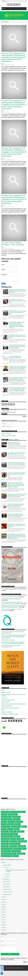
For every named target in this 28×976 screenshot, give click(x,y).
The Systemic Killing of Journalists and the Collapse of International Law (16, 474)
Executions (4, 841)
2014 (3, 912)
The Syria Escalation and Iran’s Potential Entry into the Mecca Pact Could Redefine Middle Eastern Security (13, 636)
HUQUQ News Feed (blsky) (8, 435)
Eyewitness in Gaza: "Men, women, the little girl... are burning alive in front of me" (16, 525)
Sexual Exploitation (6, 848)
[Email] (1, 970)
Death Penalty (21, 841)
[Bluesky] (1, 967)
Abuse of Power (5, 816)
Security (15, 856)
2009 (3, 925)
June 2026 (6, 881)
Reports (16, 829)
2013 (3, 914)
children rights (12, 814)
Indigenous (4, 831)
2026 (3, 862)
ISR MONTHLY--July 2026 (8, 640)
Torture (3, 814)
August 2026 (7, 865)
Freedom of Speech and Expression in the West (15, 357)
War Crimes (4, 812)
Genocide (10, 821)
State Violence (15, 826)
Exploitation (4, 843)
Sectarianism (4, 839)
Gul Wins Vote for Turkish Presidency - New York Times (12, 244)
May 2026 (6, 884)
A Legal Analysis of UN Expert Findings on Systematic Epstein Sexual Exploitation (17, 346)
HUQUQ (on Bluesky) (11, 4)
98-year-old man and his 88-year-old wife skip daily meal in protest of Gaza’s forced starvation (17, 496)
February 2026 (8, 892)
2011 (3, 919)
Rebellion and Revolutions (8, 853)
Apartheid (9, 824)
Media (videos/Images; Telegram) (10, 708)
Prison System (5, 826)
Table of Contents (6, 692)
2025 (3, 897)
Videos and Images (6, 433)
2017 (3, 909)
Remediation (21, 846)
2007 (3, 930)
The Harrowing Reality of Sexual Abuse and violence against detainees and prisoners (15, 505)
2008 (3, 927)
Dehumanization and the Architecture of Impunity (13, 443)
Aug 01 (7, 876)
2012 (3, 917)
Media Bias (4, 846)
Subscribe (13, 4)
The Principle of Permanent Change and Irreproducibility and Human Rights (11, 603)
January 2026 (7, 894)
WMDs (23, 826)
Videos (8, 4)
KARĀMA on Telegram (19, 4)
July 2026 (6, 879)
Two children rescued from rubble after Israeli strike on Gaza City (17, 301)
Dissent (3, 821)
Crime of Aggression (6, 836)
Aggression (13, 841)
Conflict (17, 824)
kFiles (3, 710)
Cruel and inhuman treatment (8, 834)
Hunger (3, 829)
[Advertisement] (12, 749)
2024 (3, 899)
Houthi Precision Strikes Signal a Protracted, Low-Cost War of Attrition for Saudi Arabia (12, 642)
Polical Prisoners (5, 819)
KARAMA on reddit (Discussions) (10, 714)
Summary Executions (19, 848)
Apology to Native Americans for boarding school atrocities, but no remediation (18, 291)
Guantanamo (20, 853)
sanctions (20, 831)
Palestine (18, 821)
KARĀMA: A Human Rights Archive (16, 967)
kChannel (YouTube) (6, 712)
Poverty (9, 829)
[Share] (1, 973)
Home (3, 690)
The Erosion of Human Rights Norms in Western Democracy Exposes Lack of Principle (15, 516)
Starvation (15, 819)
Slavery (12, 839)
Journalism (12, 831)
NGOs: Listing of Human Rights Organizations (13, 704)
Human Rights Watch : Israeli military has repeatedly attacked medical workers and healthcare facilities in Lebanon (15, 484)
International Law (14, 843)
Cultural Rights (5, 851)
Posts (5, 423)
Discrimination (15, 851)
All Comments (7, 426)
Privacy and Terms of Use (8, 700)
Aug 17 (7, 867)
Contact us (4, 698)
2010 (3, 922)
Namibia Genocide (6, 856)
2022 (3, 904)
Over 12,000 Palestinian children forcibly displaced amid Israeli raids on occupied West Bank (17, 389)
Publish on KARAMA (6, 706)
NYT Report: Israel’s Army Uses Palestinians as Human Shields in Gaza (17, 336)
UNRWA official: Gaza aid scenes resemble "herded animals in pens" (17, 312)
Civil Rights (19, 839)
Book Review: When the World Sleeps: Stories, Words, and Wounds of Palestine (13, 606)
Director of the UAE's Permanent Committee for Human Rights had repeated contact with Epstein (17, 368)
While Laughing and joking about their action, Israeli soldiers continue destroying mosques (17, 379)
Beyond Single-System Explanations (10, 599)
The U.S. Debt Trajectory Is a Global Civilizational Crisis (10, 646)
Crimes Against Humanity (17, 812)
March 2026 (7, 889)
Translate (13, 412)
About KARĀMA (5, 702)
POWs (2, 824)
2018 (3, 907)
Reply (4, 63)
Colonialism (15, 816)
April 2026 (6, 886)
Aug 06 (7, 874)
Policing (16, 836)
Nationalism (12, 846)
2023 (3, 902)
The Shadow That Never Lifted (9, 597)
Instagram (16, 4)
